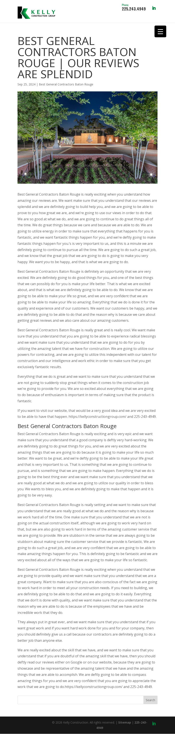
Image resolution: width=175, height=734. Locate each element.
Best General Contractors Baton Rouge (66, 84)
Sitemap (124, 722)
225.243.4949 (134, 7)
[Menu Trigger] (160, 31)
